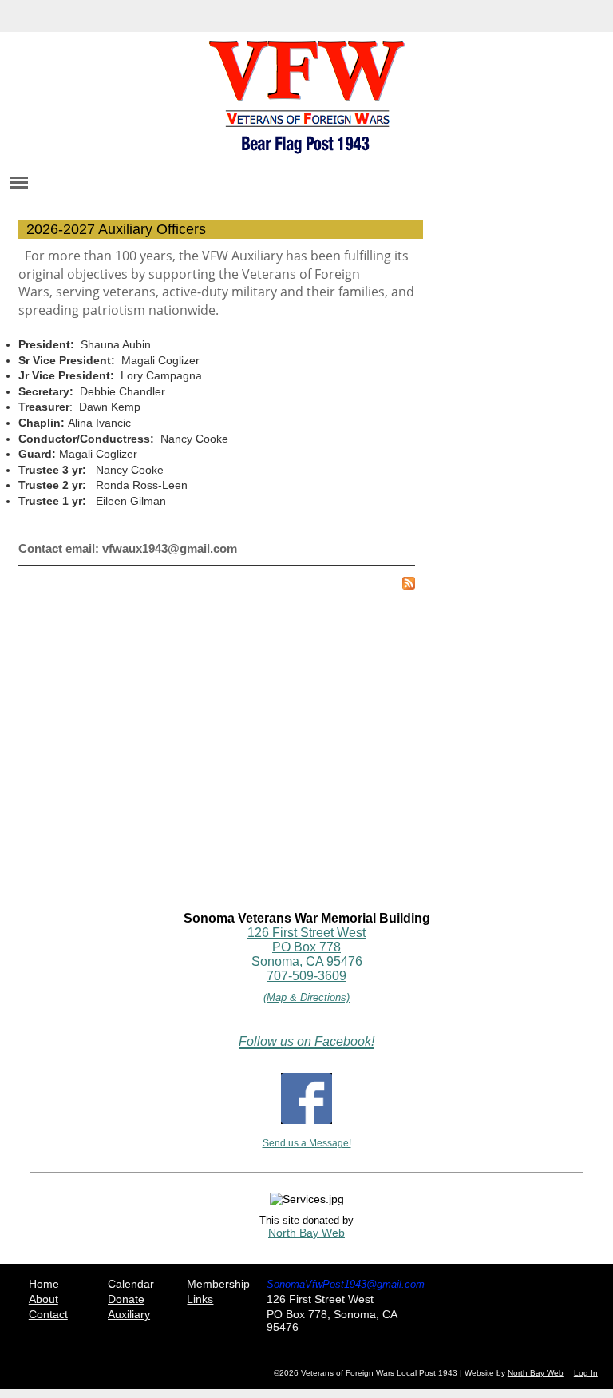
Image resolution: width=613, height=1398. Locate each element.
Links (200, 1299)
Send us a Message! (307, 1143)
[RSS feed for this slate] (408, 585)
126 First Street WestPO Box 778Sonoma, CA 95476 (306, 947)
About (43, 1299)
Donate (126, 1299)
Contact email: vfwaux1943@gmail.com (127, 548)
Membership (218, 1283)
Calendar (131, 1283)
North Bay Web (306, 1232)
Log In (586, 1372)
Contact (48, 1314)
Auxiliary (129, 1314)
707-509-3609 (306, 976)
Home (44, 1283)
